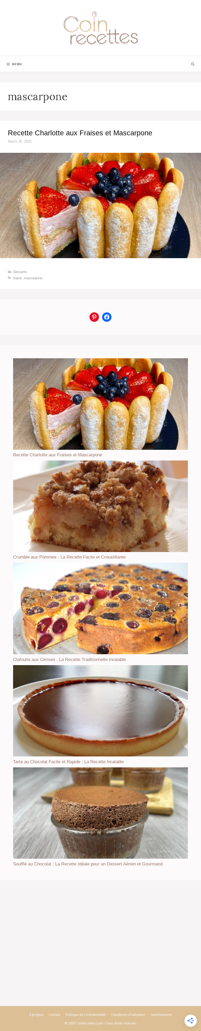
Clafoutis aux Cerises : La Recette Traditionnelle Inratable (69, 659)
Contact (54, 1014)
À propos (36, 1014)
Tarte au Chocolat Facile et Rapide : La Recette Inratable (68, 761)
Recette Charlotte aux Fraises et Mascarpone (80, 133)
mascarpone (33, 278)
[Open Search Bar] (193, 64)
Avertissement (161, 1014)
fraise (17, 278)
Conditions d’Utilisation (128, 1014)
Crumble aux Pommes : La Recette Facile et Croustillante (69, 557)
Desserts (20, 272)
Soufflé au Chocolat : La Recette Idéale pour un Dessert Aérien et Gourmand (88, 864)
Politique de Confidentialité (85, 1014)
